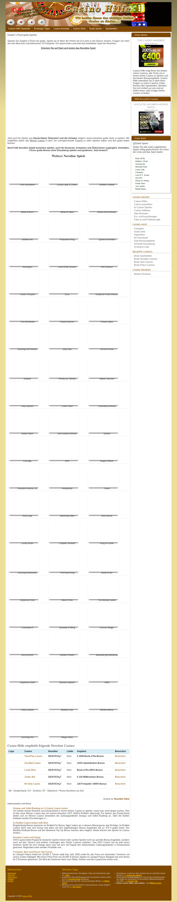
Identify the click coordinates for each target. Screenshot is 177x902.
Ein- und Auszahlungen (145, 216)
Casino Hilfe (27, 896)
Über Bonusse (141, 213)
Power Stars (140, 183)
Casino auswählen (143, 204)
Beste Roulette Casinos (145, 259)
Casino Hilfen (140, 201)
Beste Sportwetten (143, 256)
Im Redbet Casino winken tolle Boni (30, 823)
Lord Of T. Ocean (142, 175)
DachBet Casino (32, 763)
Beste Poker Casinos (144, 265)
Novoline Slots (121, 799)
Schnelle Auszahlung (144, 244)
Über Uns (11, 875)
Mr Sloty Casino (32, 784)
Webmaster (12, 873)
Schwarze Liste (141, 247)
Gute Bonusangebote (144, 241)
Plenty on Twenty (142, 181)
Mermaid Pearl (141, 167)
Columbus (139, 172)
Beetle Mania (140, 189)
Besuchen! (120, 756)
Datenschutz (12, 877)
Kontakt (10, 881)
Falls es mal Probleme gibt (147, 219)
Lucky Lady (140, 170)
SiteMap (11, 879)
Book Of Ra (140, 158)
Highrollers (139, 234)
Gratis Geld (139, 231)
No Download (141, 238)
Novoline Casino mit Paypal (26, 837)
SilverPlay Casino (33, 756)
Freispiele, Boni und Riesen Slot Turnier (32, 852)
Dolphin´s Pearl (141, 161)
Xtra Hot (138, 178)
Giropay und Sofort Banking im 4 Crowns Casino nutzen (40, 808)
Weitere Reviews (142, 274)
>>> (75, 887)
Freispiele (139, 228)
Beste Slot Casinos (143, 262)
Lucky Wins (30, 770)
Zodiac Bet (29, 777)
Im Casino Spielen (143, 207)
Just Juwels (140, 186)
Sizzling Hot (140, 164)
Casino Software (142, 210)
